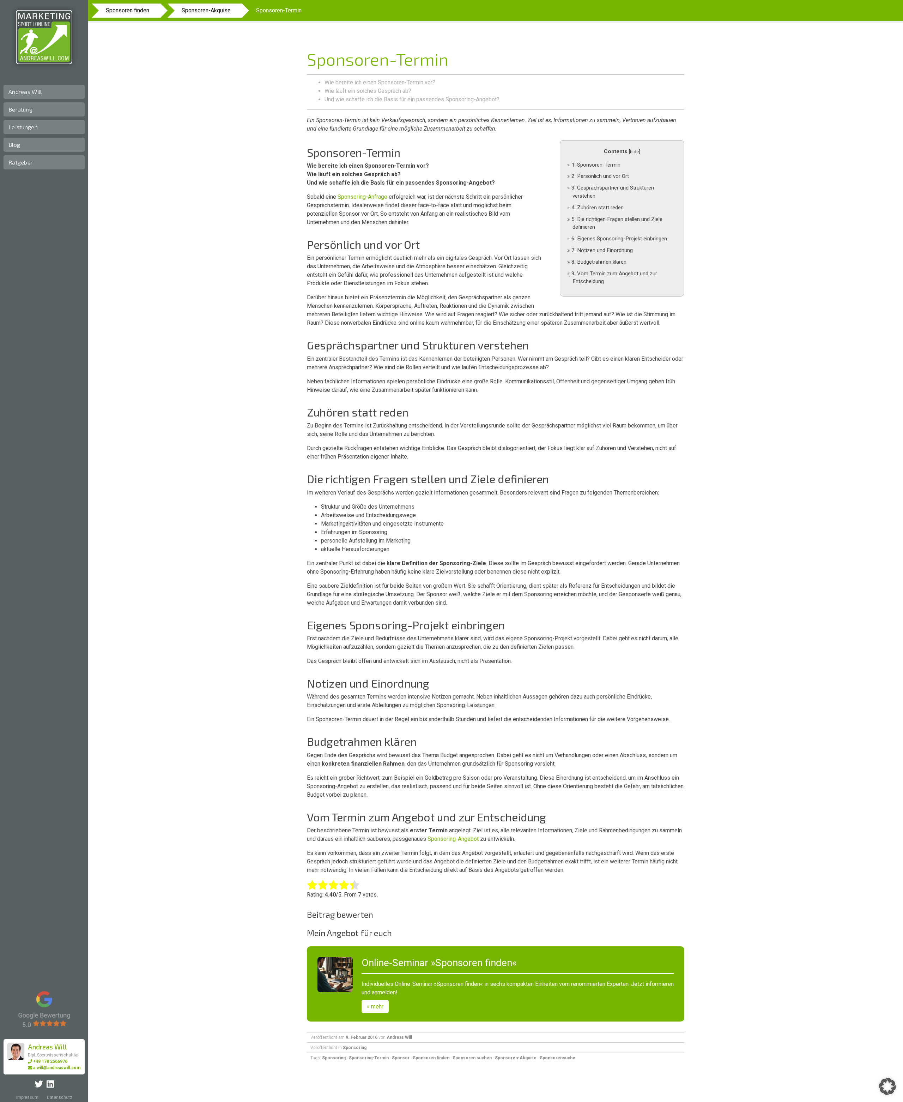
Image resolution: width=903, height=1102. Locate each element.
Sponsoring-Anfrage (362, 196)
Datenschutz (59, 1097)
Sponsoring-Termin (369, 1057)
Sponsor (401, 1057)
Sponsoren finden (127, 10)
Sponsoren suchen (472, 1057)
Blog (14, 144)
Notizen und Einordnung (602, 250)
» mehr (375, 1006)
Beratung (20, 109)
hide (634, 151)
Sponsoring (354, 1047)
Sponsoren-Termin (595, 165)
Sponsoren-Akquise (206, 10)
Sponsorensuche (557, 1057)
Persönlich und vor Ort (600, 176)
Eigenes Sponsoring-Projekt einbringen (619, 238)
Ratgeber (20, 162)
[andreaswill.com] (44, 37)
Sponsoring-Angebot (453, 839)
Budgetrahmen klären (598, 262)
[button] (887, 1086)
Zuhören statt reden (597, 207)
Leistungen (23, 127)
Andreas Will (25, 91)
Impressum (27, 1097)
